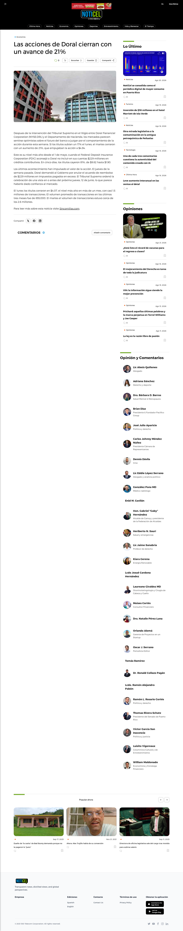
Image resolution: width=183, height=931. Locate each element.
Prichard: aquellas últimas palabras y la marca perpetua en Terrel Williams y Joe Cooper (144, 315)
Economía (64, 26)
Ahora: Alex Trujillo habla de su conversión (32, 843)
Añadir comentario (102, 233)
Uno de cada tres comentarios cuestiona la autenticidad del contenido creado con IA (140, 159)
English (70, 906)
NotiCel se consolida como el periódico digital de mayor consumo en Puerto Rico (143, 89)
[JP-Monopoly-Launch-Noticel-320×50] (91, 6)
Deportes (94, 26)
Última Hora (34, 26)
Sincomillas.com (69, 208)
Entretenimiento (111, 26)
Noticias (49, 26)
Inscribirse (173, 4)
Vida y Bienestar (132, 26)
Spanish (70, 902)
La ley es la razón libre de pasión (141, 336)
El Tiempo (149, 26)
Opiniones (79, 26)
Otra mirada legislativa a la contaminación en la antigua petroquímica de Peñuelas (139, 134)
